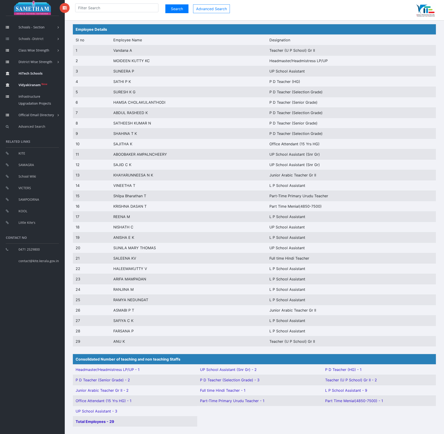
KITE (21, 153)
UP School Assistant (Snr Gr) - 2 (228, 369)
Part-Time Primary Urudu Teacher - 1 (232, 400)
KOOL (22, 211)
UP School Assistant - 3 (96, 411)
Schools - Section (31, 27)
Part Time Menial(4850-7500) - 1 (354, 400)
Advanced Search (31, 126)
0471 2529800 (29, 249)
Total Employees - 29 (95, 421)
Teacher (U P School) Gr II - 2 (351, 380)
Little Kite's (26, 222)
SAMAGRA (26, 165)
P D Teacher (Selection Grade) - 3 (229, 380)
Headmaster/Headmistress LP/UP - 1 (107, 369)
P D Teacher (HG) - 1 (343, 369)
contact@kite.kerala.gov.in (38, 261)
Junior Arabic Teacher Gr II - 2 (102, 390)
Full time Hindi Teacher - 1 (222, 390)
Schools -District (30, 38)
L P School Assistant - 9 (346, 390)
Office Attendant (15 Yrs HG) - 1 (103, 400)
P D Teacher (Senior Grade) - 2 (103, 380)
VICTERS (24, 188)
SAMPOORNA (28, 199)
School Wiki (27, 176)
